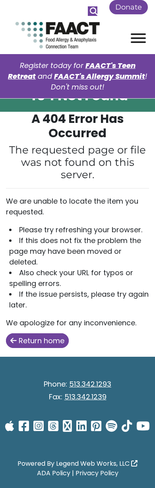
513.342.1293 (90, 384)
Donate (128, 7)
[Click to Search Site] (92, 11)
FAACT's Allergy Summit (99, 76)
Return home (40, 341)
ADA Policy (53, 473)
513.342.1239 (85, 397)
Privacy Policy (97, 473)
